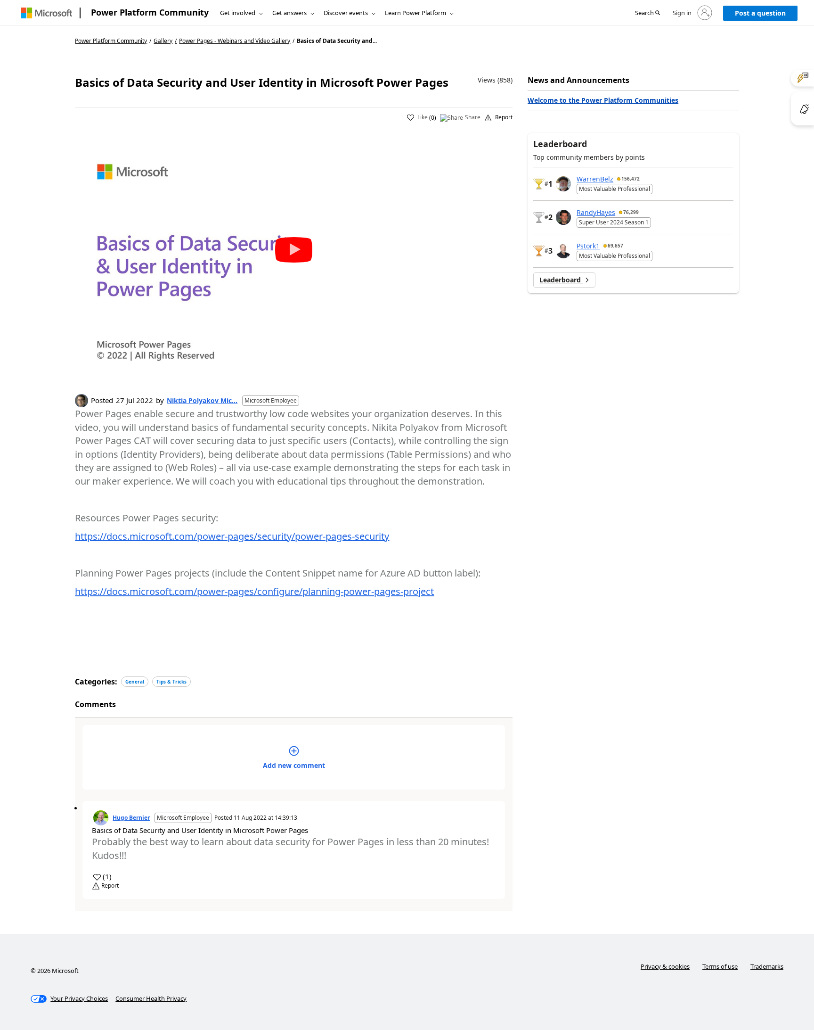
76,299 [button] (631, 212)
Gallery (163, 41)
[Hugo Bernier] (100, 817)
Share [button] (472, 117)
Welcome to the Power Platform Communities (603, 100)
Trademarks (766, 966)
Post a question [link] (760, 12)
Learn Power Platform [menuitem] (415, 12)
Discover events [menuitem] (346, 12)
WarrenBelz (595, 178)
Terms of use (720, 966)
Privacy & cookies (665, 966)
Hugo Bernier (131, 818)
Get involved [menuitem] (237, 12)
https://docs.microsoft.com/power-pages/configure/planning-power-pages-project (254, 591)
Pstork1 (588, 245)
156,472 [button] (630, 178)
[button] (647, 13)
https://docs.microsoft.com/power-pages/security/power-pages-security (232, 536)
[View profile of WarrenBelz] (563, 183)
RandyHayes (596, 212)
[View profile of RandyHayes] (563, 217)
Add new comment (294, 765)
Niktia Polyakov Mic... (202, 400)
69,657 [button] (615, 245)
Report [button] (504, 117)
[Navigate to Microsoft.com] (46, 13)
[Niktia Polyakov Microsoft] (81, 400)
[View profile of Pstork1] (563, 250)
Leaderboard (561, 279)
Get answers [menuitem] (289, 12)
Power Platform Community (150, 12)
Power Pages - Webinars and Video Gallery (234, 41)
